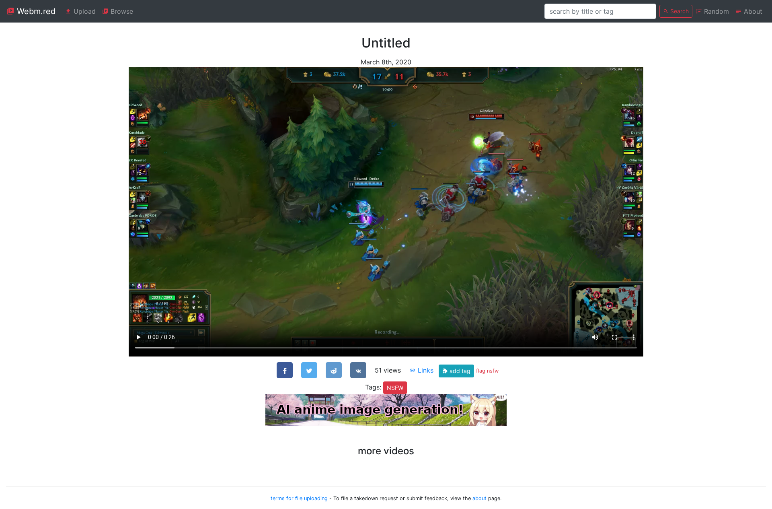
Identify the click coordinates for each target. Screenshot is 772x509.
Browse (121, 11)
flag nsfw (487, 371)
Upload (84, 11)
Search (679, 11)
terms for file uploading (299, 498)
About (752, 11)
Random (715, 11)
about (479, 498)
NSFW (395, 387)
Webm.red (34, 11)
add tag (459, 370)
